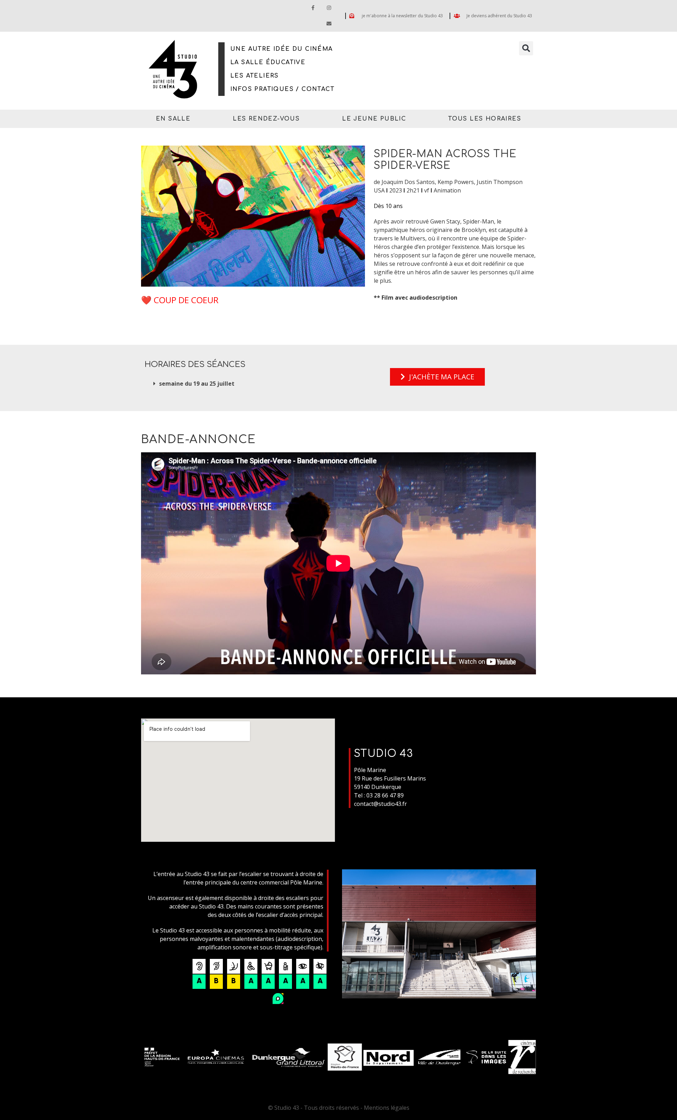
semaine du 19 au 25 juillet (196, 383)
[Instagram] (329, 8)
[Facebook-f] (313, 8)
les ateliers (254, 76)
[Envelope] (329, 24)
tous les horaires (484, 119)
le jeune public (374, 119)
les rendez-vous (266, 119)
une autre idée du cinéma (281, 49)
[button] (526, 48)
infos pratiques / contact (282, 89)
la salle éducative (267, 62)
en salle (173, 119)
